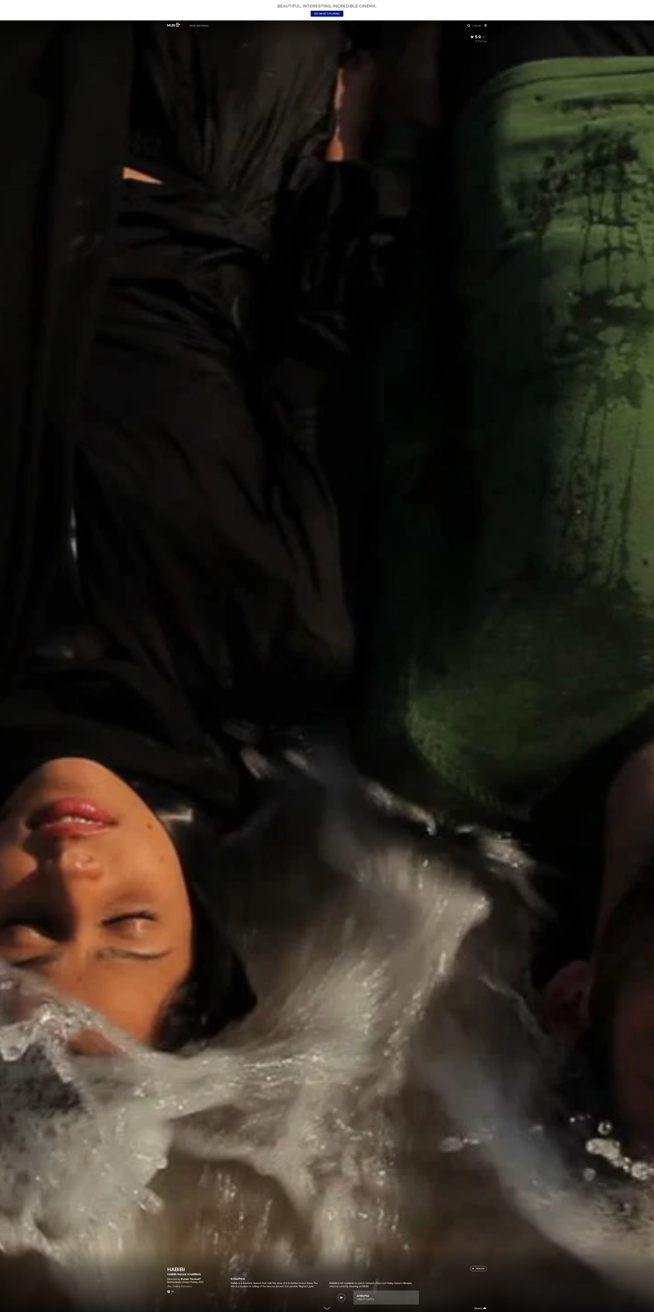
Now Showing (198, 25)
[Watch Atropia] (341, 1298)
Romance (186, 1286)
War (169, 1286)
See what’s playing (327, 13)
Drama (176, 1286)
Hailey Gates (365, 1299)
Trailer (480, 1268)
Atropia (363, 1296)
